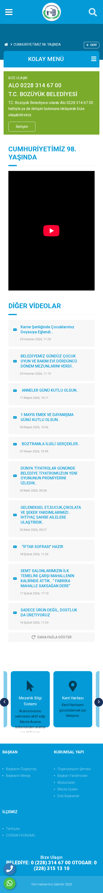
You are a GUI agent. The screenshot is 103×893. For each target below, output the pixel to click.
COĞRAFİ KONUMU (20, 835)
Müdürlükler (66, 782)
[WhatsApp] (10, 883)
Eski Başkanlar (68, 796)
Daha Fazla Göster (54, 637)
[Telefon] (10, 869)
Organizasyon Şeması (74, 769)
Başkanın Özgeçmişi (21, 769)
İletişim (22, 126)
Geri (93, 45)
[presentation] (4, 702)
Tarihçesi (13, 829)
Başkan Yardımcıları (72, 776)
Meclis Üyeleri (67, 789)
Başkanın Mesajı (18, 776)
